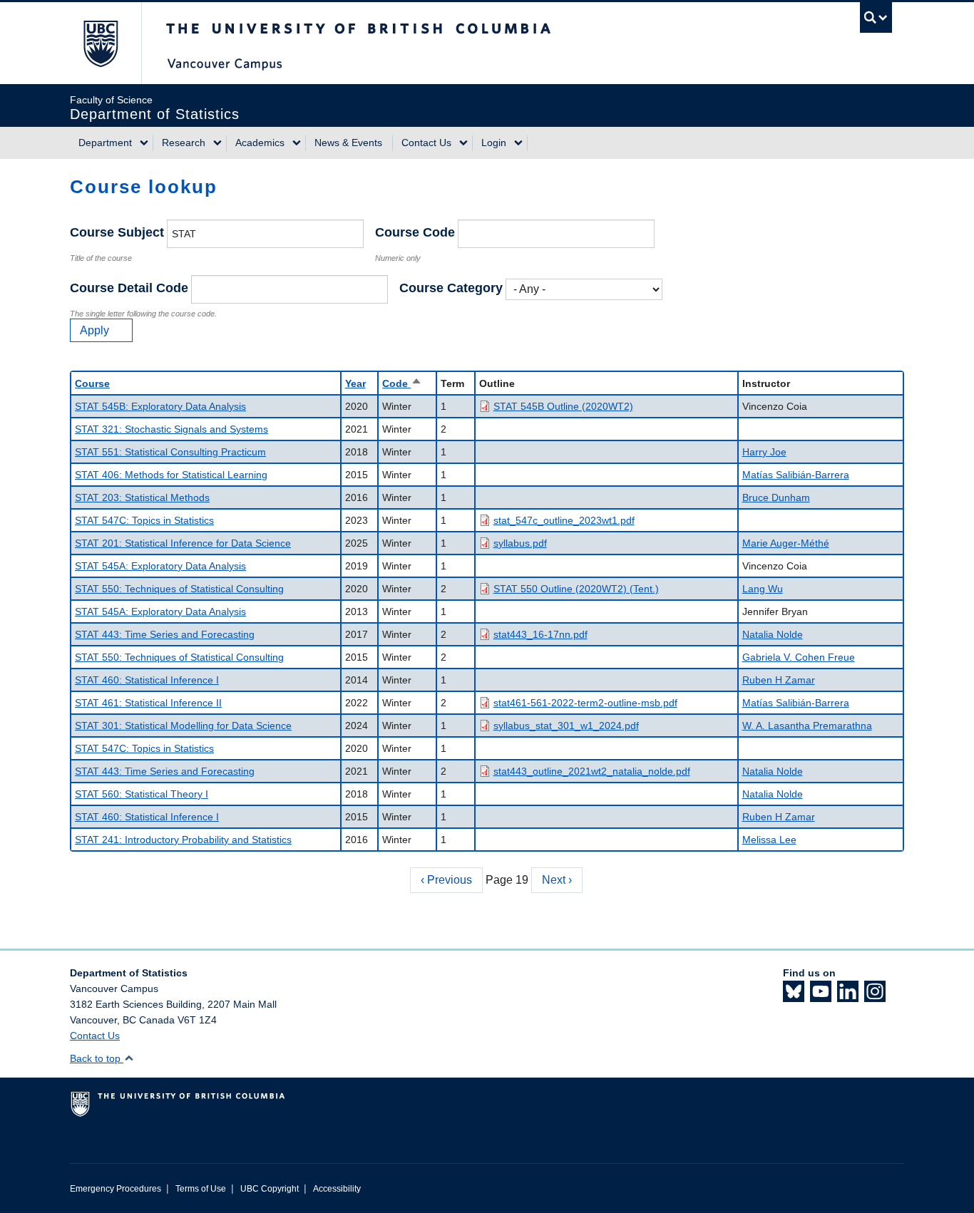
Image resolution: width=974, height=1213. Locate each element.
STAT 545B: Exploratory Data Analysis (160, 406)
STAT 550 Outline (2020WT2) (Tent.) (576, 588)
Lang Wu (762, 588)
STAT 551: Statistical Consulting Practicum (170, 452)
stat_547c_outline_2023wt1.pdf (564, 520)
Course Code (415, 232)
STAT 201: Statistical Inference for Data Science (183, 543)
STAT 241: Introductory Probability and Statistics (183, 839)
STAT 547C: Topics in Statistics (144, 520)
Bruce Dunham (776, 497)
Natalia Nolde (772, 634)
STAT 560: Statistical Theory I (141, 794)
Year (355, 383)
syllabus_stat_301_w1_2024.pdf (566, 725)
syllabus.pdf (520, 543)
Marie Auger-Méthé (785, 543)
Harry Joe (764, 452)
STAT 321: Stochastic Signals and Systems (171, 429)
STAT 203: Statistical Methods (142, 497)
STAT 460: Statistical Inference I (147, 680)
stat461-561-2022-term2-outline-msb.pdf (585, 702)
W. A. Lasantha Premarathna (807, 725)
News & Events (348, 142)
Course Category (451, 288)
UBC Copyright (269, 1189)
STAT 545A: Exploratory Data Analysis (160, 566)
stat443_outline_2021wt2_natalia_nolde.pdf (591, 771)
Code (402, 383)
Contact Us (426, 142)
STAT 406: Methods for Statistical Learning (171, 474)
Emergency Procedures (115, 1189)
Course (92, 383)
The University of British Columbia (100, 43)
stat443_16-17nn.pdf (540, 634)
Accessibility (337, 1189)
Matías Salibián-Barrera (795, 474)
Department (105, 142)
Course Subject (117, 232)
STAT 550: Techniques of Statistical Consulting (179, 588)
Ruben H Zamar (778, 680)
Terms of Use (200, 1189)
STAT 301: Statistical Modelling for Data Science (183, 725)
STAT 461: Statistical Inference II (148, 702)
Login (493, 142)
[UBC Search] (876, 17)
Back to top (96, 1058)
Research (183, 142)
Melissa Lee (769, 839)
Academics (259, 142)
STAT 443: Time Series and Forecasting (165, 634)
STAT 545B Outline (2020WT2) (563, 406)
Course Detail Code (129, 288)
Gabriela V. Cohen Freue (798, 657)
